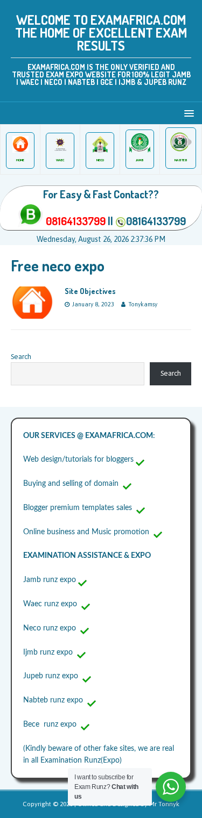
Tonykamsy (142, 304)
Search (21, 357)
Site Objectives (90, 291)
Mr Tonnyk (164, 804)
